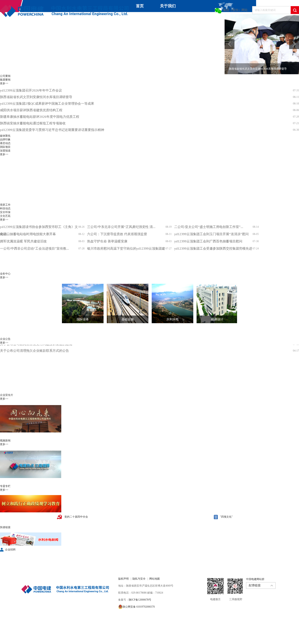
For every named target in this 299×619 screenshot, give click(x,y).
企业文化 (8, 32)
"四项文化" (226, 516)
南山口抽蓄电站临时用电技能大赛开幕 (28, 234)
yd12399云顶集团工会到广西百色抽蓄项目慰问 (208, 241)
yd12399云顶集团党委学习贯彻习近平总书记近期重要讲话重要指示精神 (52, 130)
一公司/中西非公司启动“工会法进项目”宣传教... (34, 248)
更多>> (4, 83)
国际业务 (83, 319)
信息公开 (40, 32)
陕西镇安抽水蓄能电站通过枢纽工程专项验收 (33, 123)
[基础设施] (124, 303)
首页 (140, 6)
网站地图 (154, 578)
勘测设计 (217, 319)
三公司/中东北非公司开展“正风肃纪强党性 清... (121, 227)
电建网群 (86, 32)
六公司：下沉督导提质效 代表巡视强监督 (117, 234)
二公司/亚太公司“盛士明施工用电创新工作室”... (208, 227)
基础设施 (127, 319)
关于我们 (168, 6)
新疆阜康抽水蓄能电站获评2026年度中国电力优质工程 (39, 116)
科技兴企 (200, 20)
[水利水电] (169, 303)
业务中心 (168, 18)
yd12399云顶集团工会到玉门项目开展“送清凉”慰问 (211, 234)
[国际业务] (79, 303)
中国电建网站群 (255, 579)
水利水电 (172, 319)
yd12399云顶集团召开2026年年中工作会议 (31, 90)
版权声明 (123, 578)
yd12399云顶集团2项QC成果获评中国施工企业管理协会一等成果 (47, 103)
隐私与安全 (139, 578)
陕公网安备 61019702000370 (139, 606)
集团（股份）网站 (235, 10)
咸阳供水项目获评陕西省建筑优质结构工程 (31, 110)
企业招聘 (10, 549)
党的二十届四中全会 (76, 516)
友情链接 (254, 585)
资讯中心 (136, 18)
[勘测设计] (214, 303)
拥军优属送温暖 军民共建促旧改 (23, 241)
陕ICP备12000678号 (140, 599)
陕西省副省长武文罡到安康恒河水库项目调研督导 (36, 97)
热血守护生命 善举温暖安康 (107, 241)
